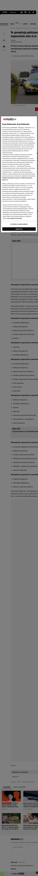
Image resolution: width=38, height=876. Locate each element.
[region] (19, 174)
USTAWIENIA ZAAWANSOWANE (19, 224)
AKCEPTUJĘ (19, 229)
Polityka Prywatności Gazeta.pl (11, 178)
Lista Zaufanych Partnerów (14, 218)
